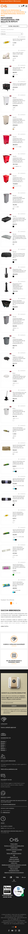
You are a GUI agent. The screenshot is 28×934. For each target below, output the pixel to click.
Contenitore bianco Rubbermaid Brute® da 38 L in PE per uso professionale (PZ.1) (19, 412)
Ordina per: (3, 31)
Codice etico (14, 863)
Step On (14, 97)
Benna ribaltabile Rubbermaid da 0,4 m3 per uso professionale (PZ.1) (19, 302)
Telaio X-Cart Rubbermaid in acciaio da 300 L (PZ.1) (19, 84)
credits (13, 927)
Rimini (3, 746)
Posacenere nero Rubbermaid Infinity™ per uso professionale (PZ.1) (19, 271)
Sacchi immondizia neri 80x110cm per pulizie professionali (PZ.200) (19, 480)
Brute (14, 337)
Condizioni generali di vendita (14, 849)
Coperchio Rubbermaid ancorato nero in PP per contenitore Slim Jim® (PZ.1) (19, 255)
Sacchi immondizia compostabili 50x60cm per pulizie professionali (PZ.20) (19, 566)
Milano (3, 745)
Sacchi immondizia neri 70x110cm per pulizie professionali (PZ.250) (19, 497)
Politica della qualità (14, 861)
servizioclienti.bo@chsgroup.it (9, 804)
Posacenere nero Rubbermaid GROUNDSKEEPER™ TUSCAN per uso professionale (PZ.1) (18, 286)
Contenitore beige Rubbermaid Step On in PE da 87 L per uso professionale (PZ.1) (19, 121)
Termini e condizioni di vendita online (14, 846)
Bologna (3, 741)
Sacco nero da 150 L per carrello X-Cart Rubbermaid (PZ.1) (19, 69)
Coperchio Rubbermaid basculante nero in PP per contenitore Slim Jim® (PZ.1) (19, 220)
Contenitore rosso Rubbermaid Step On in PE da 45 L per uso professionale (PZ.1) (19, 179)
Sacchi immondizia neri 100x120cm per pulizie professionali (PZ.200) (19, 531)
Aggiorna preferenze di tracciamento (14, 872)
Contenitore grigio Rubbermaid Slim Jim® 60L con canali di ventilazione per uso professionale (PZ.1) (19, 321)
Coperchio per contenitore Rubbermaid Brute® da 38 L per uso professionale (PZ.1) (19, 377)
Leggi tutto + (5, 626)
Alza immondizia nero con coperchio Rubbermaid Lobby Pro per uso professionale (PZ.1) (19, 394)
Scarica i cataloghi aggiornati (8, 727)
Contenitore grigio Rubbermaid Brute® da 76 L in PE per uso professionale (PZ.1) (19, 341)
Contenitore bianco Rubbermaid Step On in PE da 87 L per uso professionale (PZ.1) (19, 101)
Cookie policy (14, 847)
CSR (14, 855)
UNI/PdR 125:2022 (7, 897)
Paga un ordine (14, 868)
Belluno (3, 748)
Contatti (14, 851)
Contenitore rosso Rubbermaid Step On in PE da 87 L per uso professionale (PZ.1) (19, 140)
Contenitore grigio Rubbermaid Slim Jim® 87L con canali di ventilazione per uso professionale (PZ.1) (19, 199)
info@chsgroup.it (6, 812)
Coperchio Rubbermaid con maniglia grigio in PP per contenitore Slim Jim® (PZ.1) (19, 237)
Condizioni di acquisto (14, 866)
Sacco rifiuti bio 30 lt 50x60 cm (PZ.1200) (18, 53)
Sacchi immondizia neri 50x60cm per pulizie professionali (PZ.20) (19, 463)
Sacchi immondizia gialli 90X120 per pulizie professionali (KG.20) (19, 446)
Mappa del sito (14, 857)
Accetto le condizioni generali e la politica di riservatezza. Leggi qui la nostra (15, 711)
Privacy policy (14, 844)
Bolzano (3, 750)
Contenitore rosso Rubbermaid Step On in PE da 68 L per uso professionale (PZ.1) (19, 160)
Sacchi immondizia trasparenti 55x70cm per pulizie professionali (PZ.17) (19, 429)
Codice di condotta (14, 859)
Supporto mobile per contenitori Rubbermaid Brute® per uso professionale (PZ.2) (19, 359)
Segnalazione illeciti (14, 870)
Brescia (3, 743)
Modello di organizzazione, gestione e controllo (14, 865)
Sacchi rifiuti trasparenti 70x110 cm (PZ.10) (19, 39)
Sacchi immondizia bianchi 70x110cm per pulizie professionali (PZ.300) (18, 549)
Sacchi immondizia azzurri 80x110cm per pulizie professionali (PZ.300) (18, 584)
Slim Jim (14, 195)
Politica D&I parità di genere (14, 853)
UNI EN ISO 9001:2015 (7, 895)
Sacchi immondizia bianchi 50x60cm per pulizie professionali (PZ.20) (18, 514)
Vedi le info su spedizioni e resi (9, 769)
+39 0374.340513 (6, 810)
